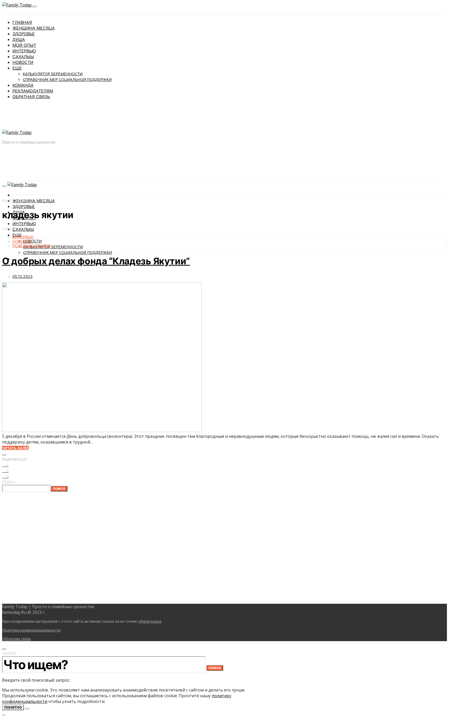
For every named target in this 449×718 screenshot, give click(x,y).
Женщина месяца (33, 28)
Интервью (24, 50)
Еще (17, 68)
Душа (18, 39)
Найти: (9, 653)
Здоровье (23, 33)
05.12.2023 (22, 276)
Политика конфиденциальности (31, 630)
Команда (23, 85)
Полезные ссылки (31, 246)
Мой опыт (24, 45)
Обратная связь (31, 96)
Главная (22, 22)
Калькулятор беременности (53, 74)
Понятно (13, 707)
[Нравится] (4, 455)
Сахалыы (23, 56)
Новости (22, 62)
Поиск (8, 482)
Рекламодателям (32, 90)
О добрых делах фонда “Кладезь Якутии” (96, 261)
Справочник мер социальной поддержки (67, 79)
